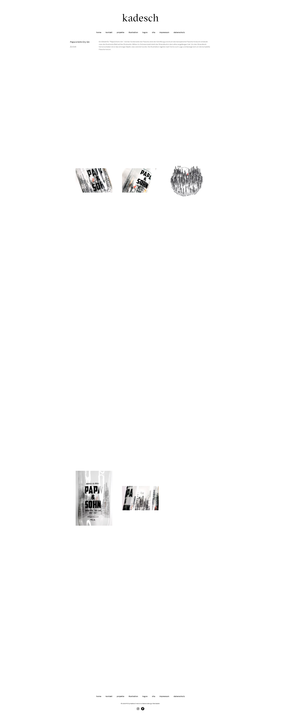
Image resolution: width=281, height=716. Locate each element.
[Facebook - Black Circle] (142, 708)
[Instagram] (138, 708)
